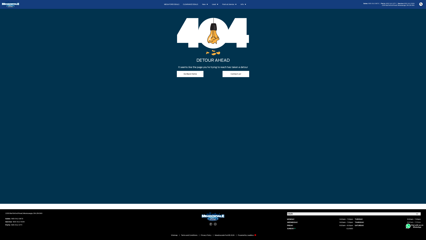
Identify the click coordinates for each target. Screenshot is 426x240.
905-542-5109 (409, 3)
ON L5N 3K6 (410, 5)
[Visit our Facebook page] (210, 224)
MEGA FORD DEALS (171, 4)
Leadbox (250, 235)
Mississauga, (402, 5)
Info (242, 4)
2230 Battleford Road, (390, 5)
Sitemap (174, 235)
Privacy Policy (206, 235)
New (204, 4)
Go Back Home (190, 74)
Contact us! (236, 74)
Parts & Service (228, 4)
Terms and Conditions (189, 235)
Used (214, 4)
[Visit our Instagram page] (215, 224)
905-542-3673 (373, 3)
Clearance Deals (190, 4)
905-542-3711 (391, 3)
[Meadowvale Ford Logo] (10, 4)
